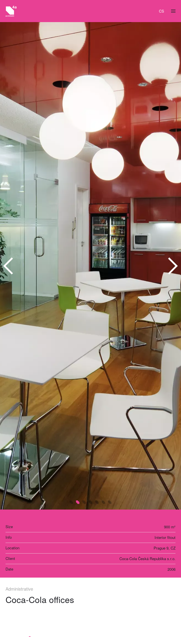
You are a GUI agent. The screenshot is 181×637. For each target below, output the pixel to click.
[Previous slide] (8, 266)
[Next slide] (172, 266)
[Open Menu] (173, 11)
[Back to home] (11, 11)
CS (161, 11)
